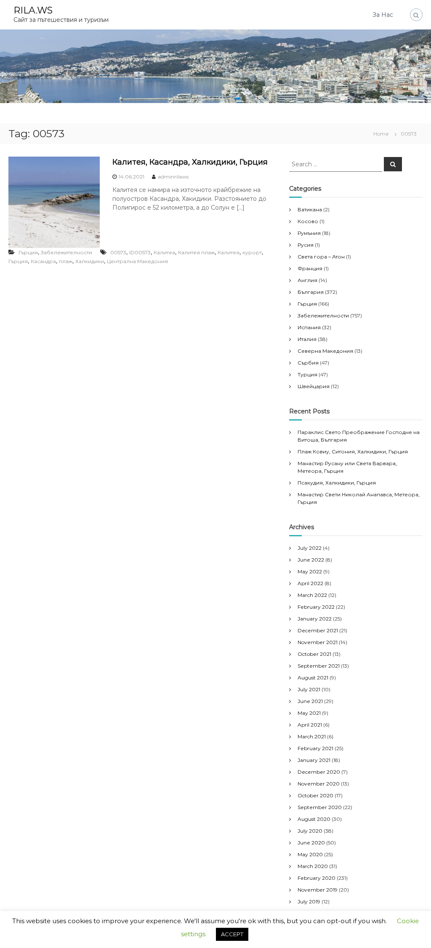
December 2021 (318, 630)
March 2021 (312, 736)
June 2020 (311, 842)
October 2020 (315, 795)
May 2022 (310, 571)
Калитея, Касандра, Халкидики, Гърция (190, 162)
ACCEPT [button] (232, 934)
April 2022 (310, 583)
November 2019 (318, 890)
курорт (252, 252)
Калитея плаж (196, 252)
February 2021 (315, 748)
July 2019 (309, 901)
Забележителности (66, 252)
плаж (65, 261)
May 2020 (310, 854)
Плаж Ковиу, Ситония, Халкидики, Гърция (353, 451)
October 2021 (314, 654)
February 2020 (316, 878)
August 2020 (314, 819)
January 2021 (314, 760)
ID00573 (140, 252)
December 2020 (319, 772)
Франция (310, 268)
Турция (307, 374)
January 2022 (315, 618)
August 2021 (313, 677)
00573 (118, 252)
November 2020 (319, 783)
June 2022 (311, 560)
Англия (307, 280)
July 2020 (310, 831)
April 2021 (310, 725)
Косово (308, 221)
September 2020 (320, 807)
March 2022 (312, 595)
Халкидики (89, 261)
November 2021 (318, 642)
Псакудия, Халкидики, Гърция (337, 482)
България (311, 292)
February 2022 (316, 607)
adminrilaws (173, 176)
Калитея (228, 252)
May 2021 (309, 713)
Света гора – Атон (321, 256)
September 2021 (319, 666)
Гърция (28, 252)
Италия (307, 339)
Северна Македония (325, 351)
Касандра (43, 261)
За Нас (382, 15)
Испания (309, 327)
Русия (306, 245)
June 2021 (310, 701)
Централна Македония (137, 261)
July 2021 (309, 689)
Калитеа (164, 252)
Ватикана (310, 209)
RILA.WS (33, 10)
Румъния (309, 233)
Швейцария (314, 386)
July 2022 (310, 548)
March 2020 (313, 866)
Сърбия (308, 362)
